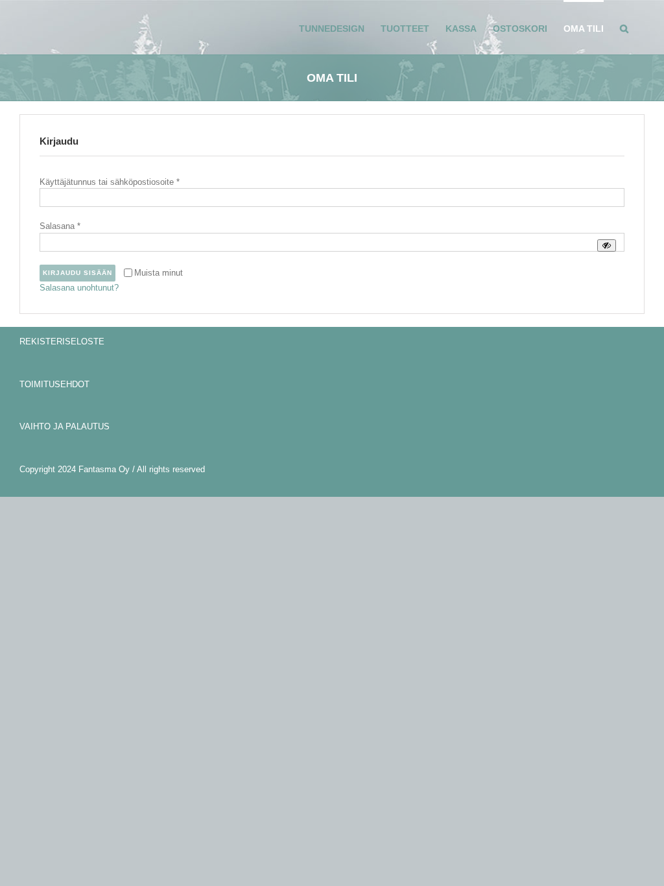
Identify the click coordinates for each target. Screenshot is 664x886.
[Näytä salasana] (606, 245)
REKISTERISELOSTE (61, 341)
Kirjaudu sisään (77, 272)
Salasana (60, 226)
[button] (624, 27)
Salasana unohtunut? (79, 288)
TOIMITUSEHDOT (54, 384)
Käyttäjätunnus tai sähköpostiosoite (110, 182)
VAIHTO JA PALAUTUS (64, 426)
